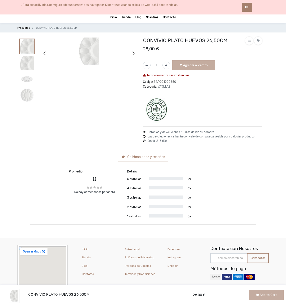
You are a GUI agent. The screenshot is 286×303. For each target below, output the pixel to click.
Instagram (174, 257)
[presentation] (44, 53)
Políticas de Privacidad (139, 257)
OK (247, 7)
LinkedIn (173, 265)
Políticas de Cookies (138, 265)
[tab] (143, 157)
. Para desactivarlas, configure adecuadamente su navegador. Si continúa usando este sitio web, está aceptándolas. (99, 5)
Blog (85, 265)
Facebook (173, 249)
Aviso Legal (132, 249)
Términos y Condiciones (140, 274)
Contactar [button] (258, 258)
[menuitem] (113, 17)
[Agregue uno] (166, 65)
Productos (23, 27)
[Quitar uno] (147, 65)
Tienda (86, 257)
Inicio (85, 249)
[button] (249, 40)
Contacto (88, 274)
